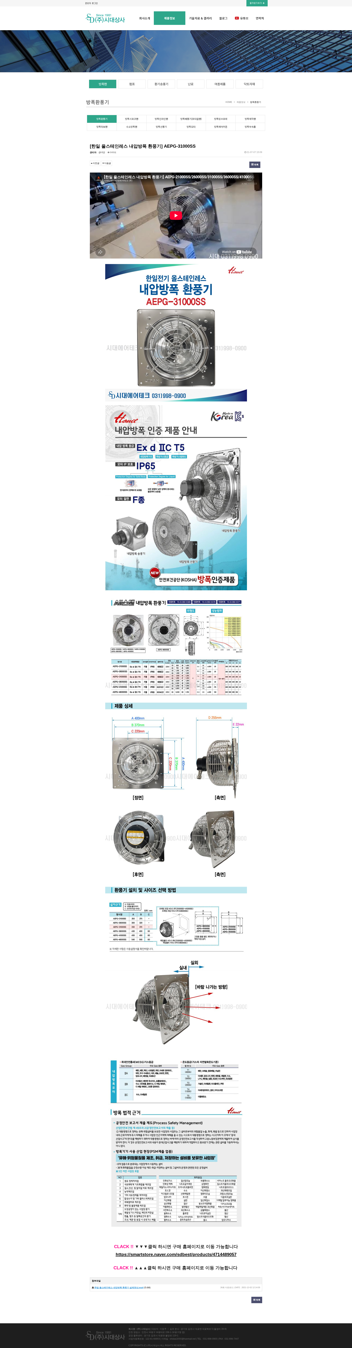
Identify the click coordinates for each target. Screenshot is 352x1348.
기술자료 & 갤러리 (200, 18)
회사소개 (144, 18)
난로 (190, 84)
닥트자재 (249, 84)
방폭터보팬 (101, 126)
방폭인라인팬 (161, 119)
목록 (256, 164)
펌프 (132, 84)
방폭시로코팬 (131, 119)
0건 (103, 152)
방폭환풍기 (101, 119)
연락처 (260, 18)
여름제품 (219, 84)
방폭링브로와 (220, 119)
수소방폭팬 (131, 126)
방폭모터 (191, 126)
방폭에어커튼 (220, 126)
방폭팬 (103, 84)
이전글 (95, 163)
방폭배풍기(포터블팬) (191, 119)
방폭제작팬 (250, 119)
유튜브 (244, 18)
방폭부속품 (250, 126)
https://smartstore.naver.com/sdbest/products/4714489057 (176, 1254)
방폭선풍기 (161, 126)
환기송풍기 (161, 84)
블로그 (223, 18)
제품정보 (169, 18)
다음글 (107, 163)
